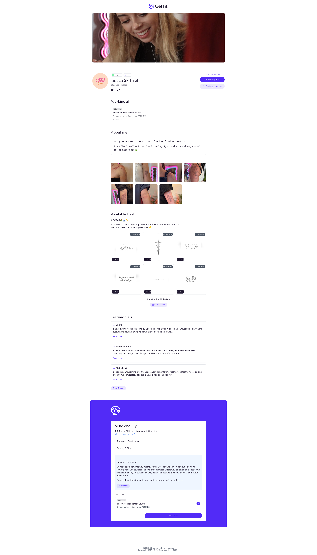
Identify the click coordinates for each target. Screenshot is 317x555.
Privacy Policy (124, 448)
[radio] (158, 503)
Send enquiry (212, 79)
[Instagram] (112, 89)
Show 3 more (118, 388)
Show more (160, 305)
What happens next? (125, 434)
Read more (117, 336)
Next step (173, 515)
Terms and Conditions (128, 441)
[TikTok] (118, 89)
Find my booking (214, 86)
